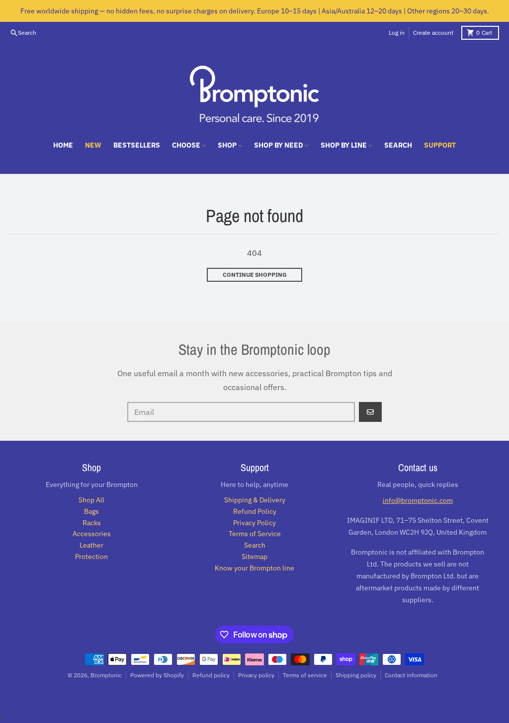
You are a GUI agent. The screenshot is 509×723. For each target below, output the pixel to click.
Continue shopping (255, 274)
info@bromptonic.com (418, 500)
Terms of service (305, 675)
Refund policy (211, 675)
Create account (433, 32)
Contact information (411, 675)
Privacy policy (256, 675)
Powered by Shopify (157, 675)
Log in (397, 32)
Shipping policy (356, 675)
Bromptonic (106, 675)
